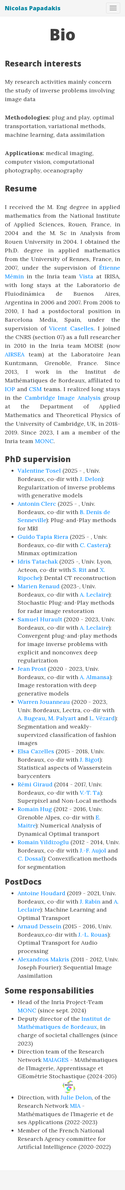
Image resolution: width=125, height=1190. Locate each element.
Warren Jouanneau (44, 701)
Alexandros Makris (43, 959)
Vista (86, 276)
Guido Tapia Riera (43, 536)
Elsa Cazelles (36, 751)
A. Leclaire (94, 594)
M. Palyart (62, 718)
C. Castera (94, 545)
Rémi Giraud (35, 784)
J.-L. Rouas (93, 934)
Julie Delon (76, 1097)
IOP (10, 389)
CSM (35, 389)
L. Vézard (102, 718)
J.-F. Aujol (93, 850)
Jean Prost (32, 668)
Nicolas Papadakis (33, 8)
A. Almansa (95, 677)
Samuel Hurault (40, 619)
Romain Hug (35, 809)
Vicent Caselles (71, 328)
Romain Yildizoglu (43, 842)
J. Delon (90, 479)
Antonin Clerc (37, 503)
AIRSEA (14, 354)
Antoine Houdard (41, 893)
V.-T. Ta (90, 792)
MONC (44, 441)
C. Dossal (30, 858)
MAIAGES (56, 1059)
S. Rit (79, 569)
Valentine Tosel (39, 470)
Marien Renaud (39, 586)
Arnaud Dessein (39, 926)
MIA (75, 1105)
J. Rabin (90, 901)
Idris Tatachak (38, 561)
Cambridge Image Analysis (63, 397)
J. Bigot (90, 759)
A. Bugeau (31, 718)
